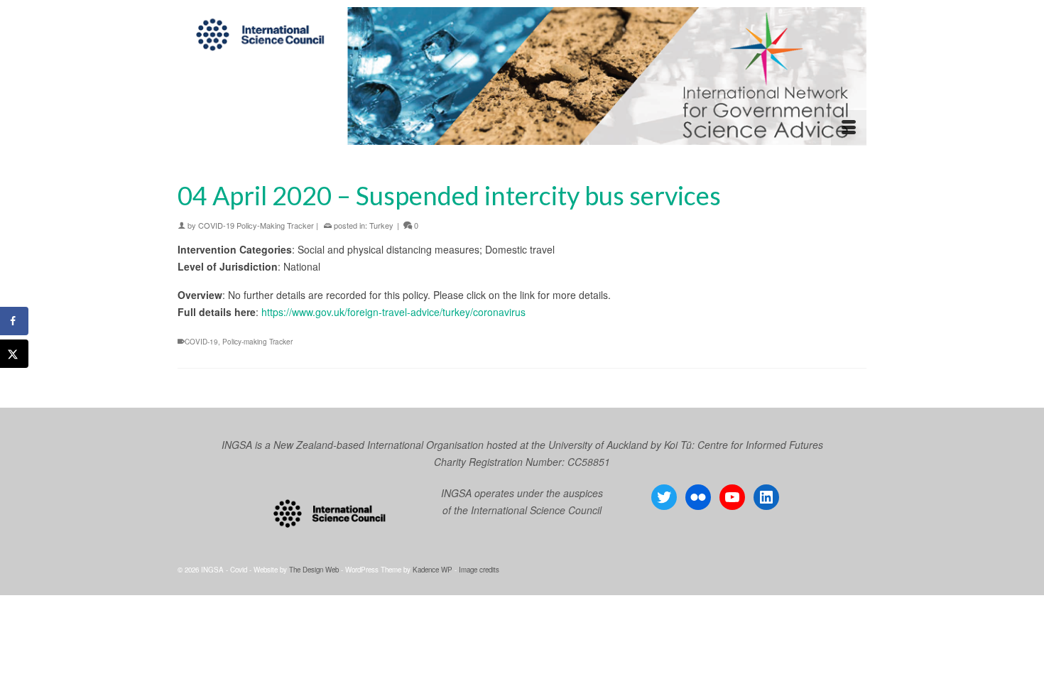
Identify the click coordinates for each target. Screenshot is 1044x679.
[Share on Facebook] (14, 321)
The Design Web (314, 570)
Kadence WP (432, 570)
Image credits (479, 570)
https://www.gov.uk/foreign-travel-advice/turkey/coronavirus (393, 312)
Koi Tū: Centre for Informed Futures (743, 445)
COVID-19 (201, 342)
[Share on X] (14, 354)
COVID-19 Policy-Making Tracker (256, 225)
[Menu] (848, 128)
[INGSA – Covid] (522, 76)
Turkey (381, 225)
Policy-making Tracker (257, 342)
